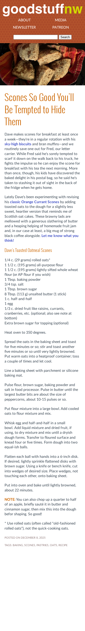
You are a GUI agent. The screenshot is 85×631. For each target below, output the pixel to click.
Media (60, 20)
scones (29, 545)
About (24, 20)
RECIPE (63, 545)
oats (53, 545)
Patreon (60, 27)
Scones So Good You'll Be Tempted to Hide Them (39, 109)
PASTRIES (42, 545)
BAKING (18, 545)
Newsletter (24, 27)
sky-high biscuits (18, 144)
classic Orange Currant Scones (34, 202)
